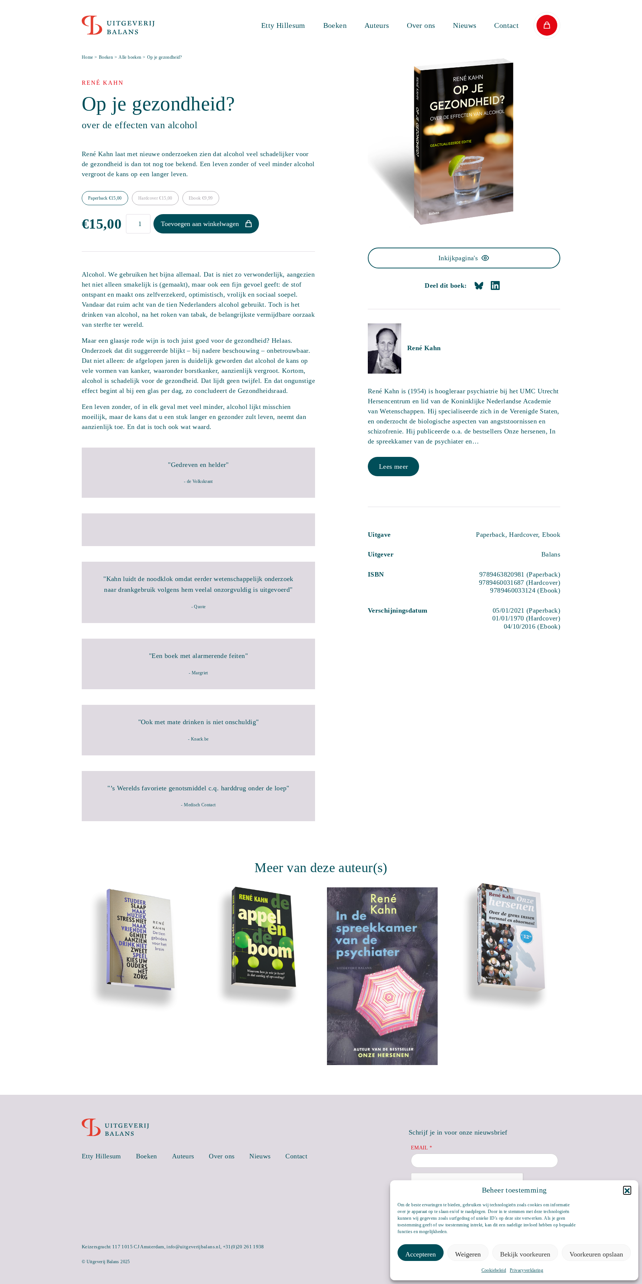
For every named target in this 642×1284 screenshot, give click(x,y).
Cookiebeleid (494, 1270)
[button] (627, 1190)
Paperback (105, 198)
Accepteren (420, 1254)
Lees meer (393, 466)
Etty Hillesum (283, 25)
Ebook (201, 198)
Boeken (335, 25)
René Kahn (424, 348)
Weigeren (468, 1254)
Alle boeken (130, 57)
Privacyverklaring (526, 1270)
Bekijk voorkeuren (525, 1254)
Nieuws (464, 25)
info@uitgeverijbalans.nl (193, 1246)
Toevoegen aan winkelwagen (200, 224)
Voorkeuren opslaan (596, 1254)
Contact (506, 25)
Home (87, 57)
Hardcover (155, 198)
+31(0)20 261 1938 (243, 1246)
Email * (421, 1148)
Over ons (421, 25)
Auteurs (376, 25)
